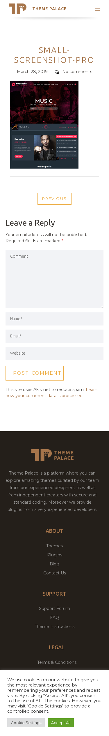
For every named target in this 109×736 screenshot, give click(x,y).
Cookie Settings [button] (26, 722)
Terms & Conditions (56, 662)
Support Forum (54, 608)
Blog (54, 564)
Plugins (54, 555)
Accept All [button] (60, 722)
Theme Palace (49, 8)
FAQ (54, 617)
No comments (77, 71)
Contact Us (54, 573)
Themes (54, 546)
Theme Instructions (54, 626)
